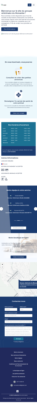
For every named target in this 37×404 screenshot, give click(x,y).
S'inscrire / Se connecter (18, 373)
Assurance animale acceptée (11, 173)
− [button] (2, 263)
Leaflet (35, 292)
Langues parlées (7, 161)
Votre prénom (9, 303)
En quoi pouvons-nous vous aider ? (15, 321)
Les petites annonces (19, 370)
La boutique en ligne (18, 367)
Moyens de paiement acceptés (12, 166)
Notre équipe (18, 354)
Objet (6, 315)
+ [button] (2, 261)
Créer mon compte (18, 113)
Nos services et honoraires (18, 351)
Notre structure (18, 348)
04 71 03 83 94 (20, 378)
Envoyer (18, 335)
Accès (3, 176)
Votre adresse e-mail (11, 309)
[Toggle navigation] (34, 4)
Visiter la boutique (18, 253)
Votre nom (23, 303)
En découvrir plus (18, 224)
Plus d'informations (9, 29)
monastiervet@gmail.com (20, 381)
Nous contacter (18, 357)
